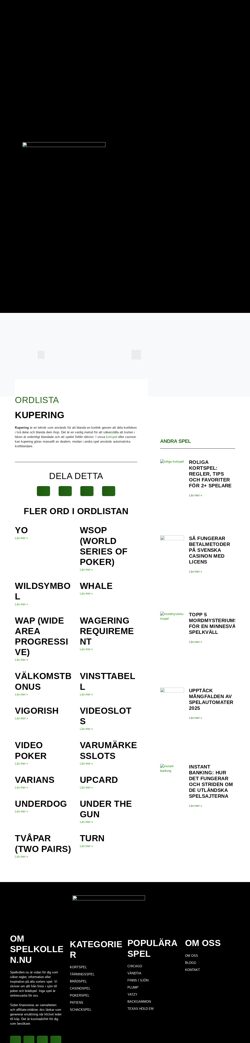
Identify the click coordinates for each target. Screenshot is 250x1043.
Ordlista (37, 400)
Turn (92, 838)
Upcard (99, 780)
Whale (96, 586)
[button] (41, 355)
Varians (34, 780)
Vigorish (37, 711)
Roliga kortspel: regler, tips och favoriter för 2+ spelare (210, 473)
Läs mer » (21, 538)
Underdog (41, 804)
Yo (21, 530)
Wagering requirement (107, 631)
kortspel (111, 437)
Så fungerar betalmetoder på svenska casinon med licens (209, 550)
